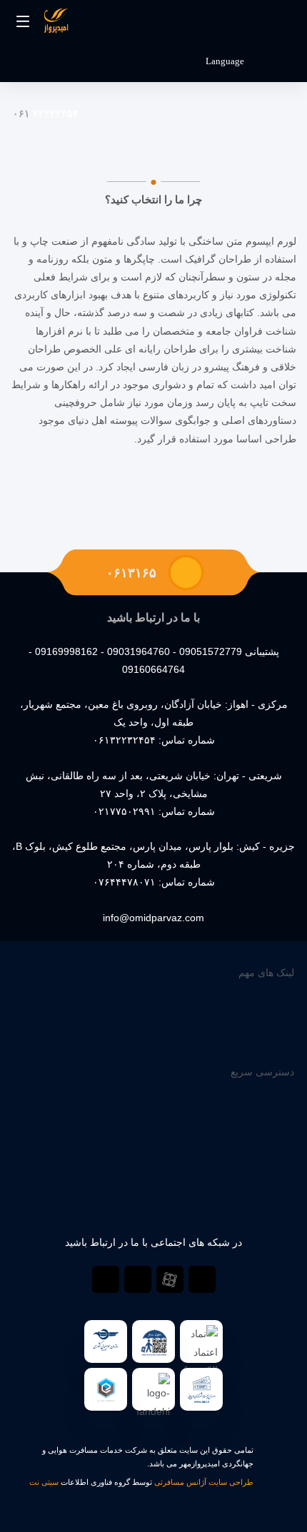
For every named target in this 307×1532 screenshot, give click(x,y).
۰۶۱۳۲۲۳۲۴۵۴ (124, 740)
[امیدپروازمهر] (55, 23)
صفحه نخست (266, 1089)
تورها (283, 1107)
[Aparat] (169, 1279)
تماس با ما (272, 1143)
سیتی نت (44, 1482)
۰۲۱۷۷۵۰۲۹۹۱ (124, 811)
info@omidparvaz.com (153, 917)
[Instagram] (137, 1279)
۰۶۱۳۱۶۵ (131, 573)
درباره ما (276, 990)
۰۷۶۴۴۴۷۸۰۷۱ (124, 882)
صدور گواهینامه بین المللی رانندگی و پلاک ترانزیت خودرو (175, 1026)
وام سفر (276, 1008)
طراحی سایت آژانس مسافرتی (203, 1482)
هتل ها (281, 1125)
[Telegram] (202, 1279)
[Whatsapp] (105, 1279)
